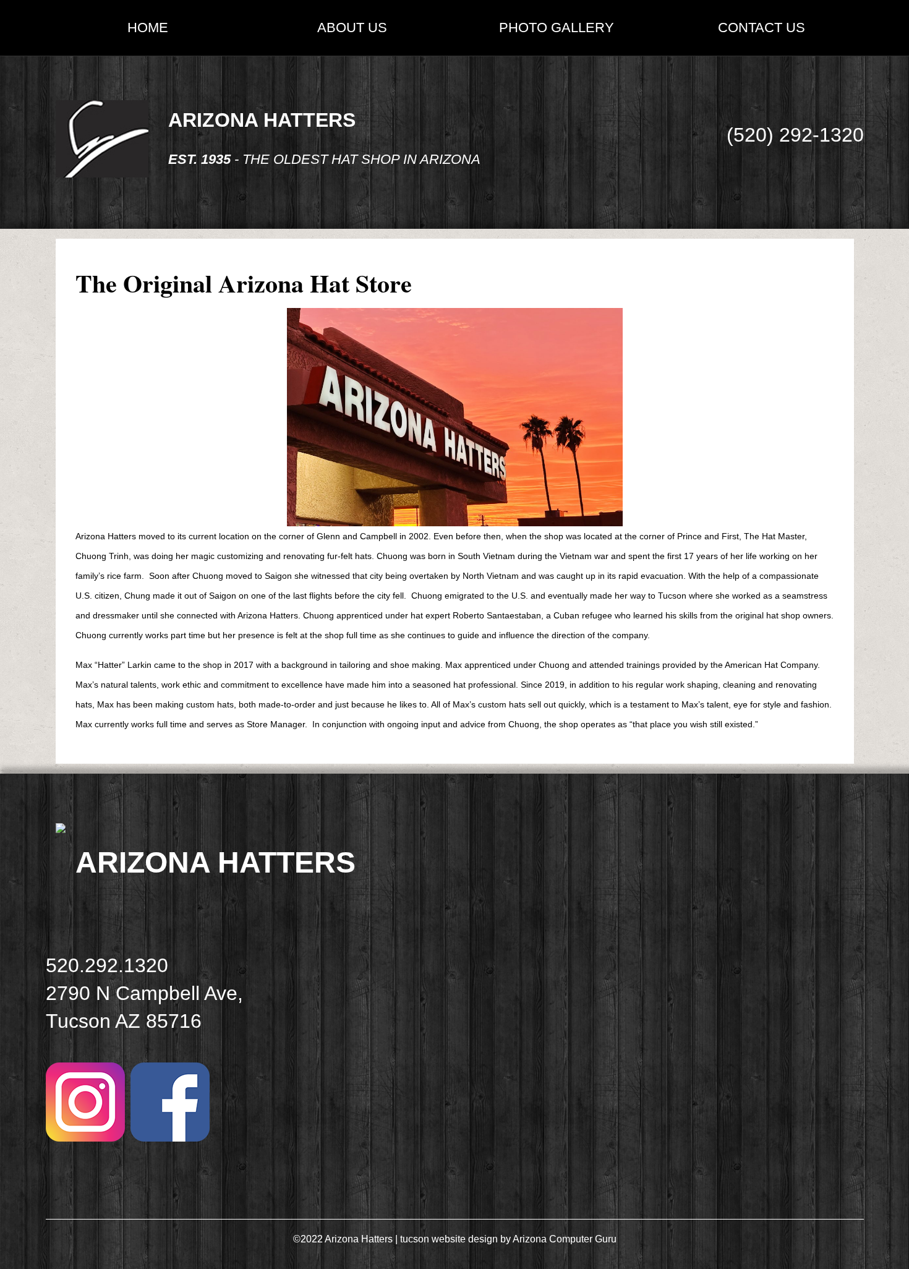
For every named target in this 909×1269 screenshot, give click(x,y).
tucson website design (449, 1239)
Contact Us (761, 27)
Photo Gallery (556, 27)
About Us (352, 27)
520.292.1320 (107, 965)
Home (147, 27)
